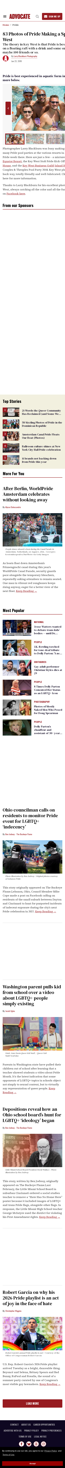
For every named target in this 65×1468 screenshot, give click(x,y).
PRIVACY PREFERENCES (51, 1430)
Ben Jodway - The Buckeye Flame (18, 834)
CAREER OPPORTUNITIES (44, 1424)
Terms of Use (8, 1455)
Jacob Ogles (10, 1011)
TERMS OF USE (24, 1436)
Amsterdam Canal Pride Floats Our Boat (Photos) (41, 436)
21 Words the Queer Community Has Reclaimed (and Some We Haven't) (41, 414)
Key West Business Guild (38, 165)
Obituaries (40, 662)
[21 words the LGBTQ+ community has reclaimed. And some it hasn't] (11, 412)
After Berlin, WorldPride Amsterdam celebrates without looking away (28, 494)
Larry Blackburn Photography (25, 56)
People (38, 642)
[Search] (37, 16)
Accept (33, 1464)
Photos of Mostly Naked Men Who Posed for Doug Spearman (48, 710)
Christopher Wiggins (13, 1310)
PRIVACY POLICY (31, 1430)
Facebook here (15, 193)
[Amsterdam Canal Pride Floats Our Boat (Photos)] (11, 436)
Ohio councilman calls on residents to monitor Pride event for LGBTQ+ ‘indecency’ (30, 818)
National (39, 622)
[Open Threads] (36, 1444)
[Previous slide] (8, 108)
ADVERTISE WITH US (13, 1430)
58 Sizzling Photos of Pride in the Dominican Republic (42, 424)
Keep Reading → (26, 591)
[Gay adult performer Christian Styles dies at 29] (17, 667)
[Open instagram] (43, 1444)
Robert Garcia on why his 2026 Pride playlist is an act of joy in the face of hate (31, 1298)
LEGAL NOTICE (40, 1436)
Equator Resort (12, 161)
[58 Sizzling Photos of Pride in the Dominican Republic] (11, 424)
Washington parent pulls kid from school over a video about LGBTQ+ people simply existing (32, 995)
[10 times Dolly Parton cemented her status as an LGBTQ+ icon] (17, 687)
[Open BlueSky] (29, 1444)
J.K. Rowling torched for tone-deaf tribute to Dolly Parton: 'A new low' (48, 651)
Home (6, 25)
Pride (15, 25)
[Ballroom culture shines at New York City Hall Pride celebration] (11, 447)
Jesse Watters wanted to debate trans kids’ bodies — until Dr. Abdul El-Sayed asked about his (47, 633)
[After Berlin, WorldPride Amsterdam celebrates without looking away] (32, 529)
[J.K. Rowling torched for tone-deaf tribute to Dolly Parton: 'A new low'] (17, 647)
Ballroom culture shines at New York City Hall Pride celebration (41, 447)
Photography (42, 701)
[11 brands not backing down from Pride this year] (11, 459)
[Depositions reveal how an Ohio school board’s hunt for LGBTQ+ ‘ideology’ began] (32, 1150)
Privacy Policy (50, 1451)
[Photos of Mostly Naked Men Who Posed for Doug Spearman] (17, 707)
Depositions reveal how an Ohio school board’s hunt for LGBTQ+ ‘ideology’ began (32, 1115)
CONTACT (14, 1424)
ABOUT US (26, 1424)
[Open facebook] (21, 1444)
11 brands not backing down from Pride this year (39, 460)
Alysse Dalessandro (13, 507)
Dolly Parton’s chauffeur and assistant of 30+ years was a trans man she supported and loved (47, 733)
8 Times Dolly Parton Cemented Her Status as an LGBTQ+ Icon (47, 690)
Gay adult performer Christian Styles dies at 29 (48, 670)
